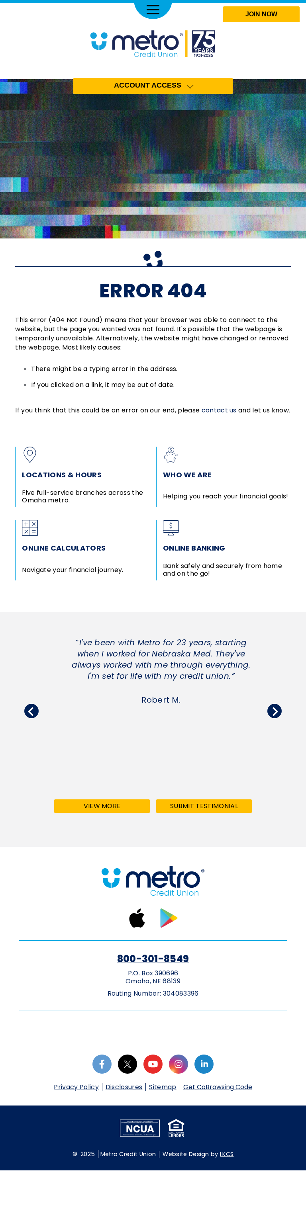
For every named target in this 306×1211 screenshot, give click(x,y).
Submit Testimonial (204, 806)
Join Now (261, 14)
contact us (219, 410)
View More (116, 807)
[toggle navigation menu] (153, 9)
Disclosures (124, 1087)
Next (274, 711)
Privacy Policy (76, 1087)
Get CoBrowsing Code (217, 1087)
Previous (31, 711)
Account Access (147, 85)
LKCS (226, 1154)
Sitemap (162, 1087)
